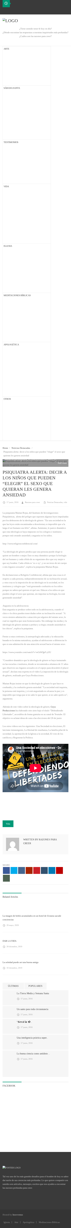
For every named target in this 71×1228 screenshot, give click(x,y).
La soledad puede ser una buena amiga (20, 962)
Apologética (28, 1222)
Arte (16, 1222)
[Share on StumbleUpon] (59, 870)
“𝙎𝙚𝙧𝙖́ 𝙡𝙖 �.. (24, 1022)
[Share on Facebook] (6, 870)
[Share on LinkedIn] (51, 870)
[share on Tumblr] (44, 870)
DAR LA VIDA (9, 941)
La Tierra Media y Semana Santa (33, 993)
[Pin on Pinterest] (36, 870)
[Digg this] (21, 870)
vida (65, 502)
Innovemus (18, 1214)
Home (5, 448)
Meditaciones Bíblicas (49, 1222)
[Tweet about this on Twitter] (14, 870)
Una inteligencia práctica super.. (32, 1037)
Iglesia (7, 1222)
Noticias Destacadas (21, 448)
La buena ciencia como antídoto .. (33, 1053)
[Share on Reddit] (29, 870)
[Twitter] (11, 10)
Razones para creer (32, 502)
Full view (62, 463)
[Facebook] (5, 10)
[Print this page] (6, 878)
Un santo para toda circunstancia (32, 1009)
